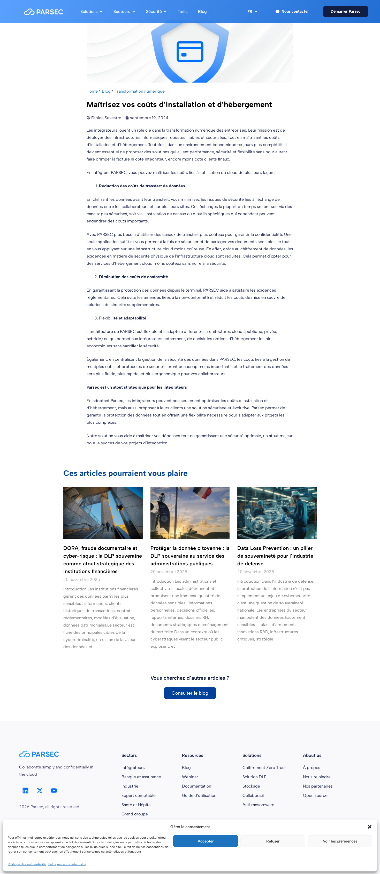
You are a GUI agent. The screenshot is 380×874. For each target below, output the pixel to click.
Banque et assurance (141, 776)
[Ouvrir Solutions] (101, 12)
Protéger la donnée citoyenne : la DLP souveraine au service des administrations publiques (190, 556)
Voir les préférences (340, 841)
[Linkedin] (25, 790)
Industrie (129, 786)
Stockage (251, 786)
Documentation (196, 786)
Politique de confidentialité (27, 864)
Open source (315, 795)
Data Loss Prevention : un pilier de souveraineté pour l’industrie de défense (275, 556)
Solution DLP (254, 776)
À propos (311, 767)
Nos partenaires (318, 786)
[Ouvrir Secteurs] (134, 12)
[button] (369, 826)
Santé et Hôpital (136, 804)
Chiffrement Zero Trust (264, 767)
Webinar (190, 776)
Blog (106, 91)
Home (92, 91)
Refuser (272, 841)
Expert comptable (138, 795)
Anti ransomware (258, 804)
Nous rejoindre (317, 776)
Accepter (206, 841)
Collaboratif (253, 795)
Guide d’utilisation (199, 795)
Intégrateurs (133, 767)
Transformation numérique (140, 91)
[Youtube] (54, 790)
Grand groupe (134, 814)
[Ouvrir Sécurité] (165, 12)
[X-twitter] (39, 790)
